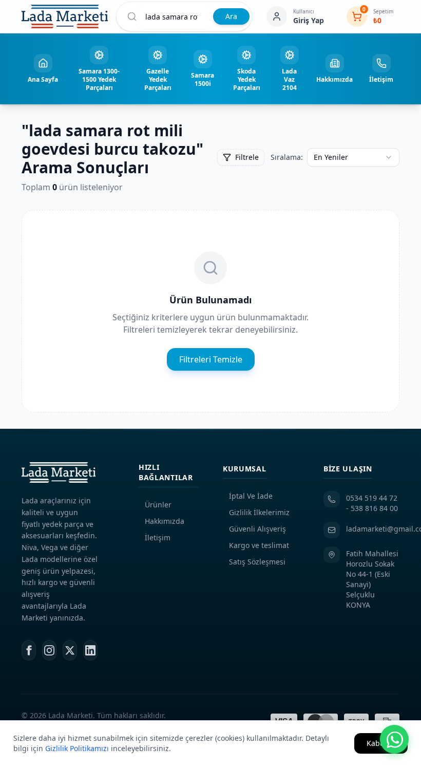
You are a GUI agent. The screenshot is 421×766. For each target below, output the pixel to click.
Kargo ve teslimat (259, 545)
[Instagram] (49, 650)
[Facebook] (29, 650)
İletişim (157, 537)
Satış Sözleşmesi (257, 562)
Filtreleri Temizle (210, 359)
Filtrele (247, 157)
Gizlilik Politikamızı (77, 748)
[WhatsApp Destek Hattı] (394, 739)
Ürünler (158, 504)
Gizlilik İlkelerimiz (259, 512)
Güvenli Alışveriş (257, 529)
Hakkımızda (164, 521)
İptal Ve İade (251, 496)
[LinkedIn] (90, 650)
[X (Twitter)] (70, 650)
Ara (231, 16)
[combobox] (353, 157)
